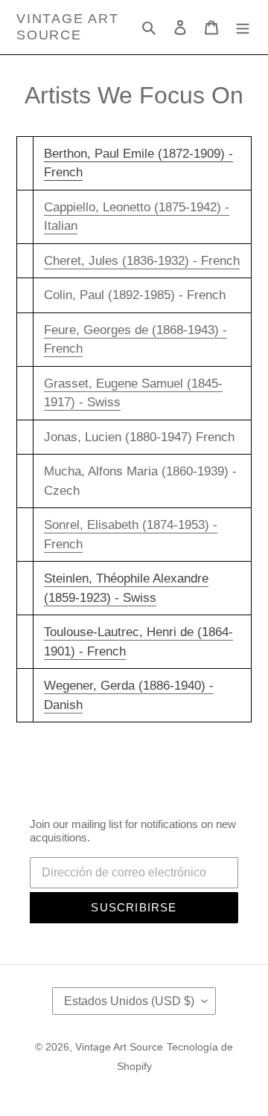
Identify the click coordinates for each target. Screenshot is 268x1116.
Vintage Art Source (67, 26)
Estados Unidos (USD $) (129, 1001)
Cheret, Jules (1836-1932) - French (142, 261)
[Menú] (242, 27)
